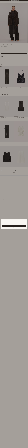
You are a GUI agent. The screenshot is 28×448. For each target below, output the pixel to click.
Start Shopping (14, 225)
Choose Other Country (14, 227)
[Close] (26, 221)
